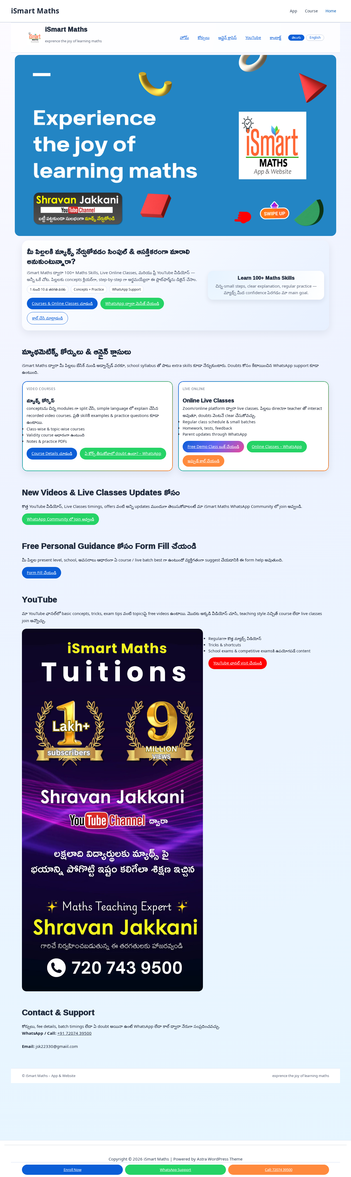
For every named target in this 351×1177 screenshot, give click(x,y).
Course (311, 10)
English (315, 37)
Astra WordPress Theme (219, 1159)
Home (330, 10)
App (293, 10)
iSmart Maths (35, 11)
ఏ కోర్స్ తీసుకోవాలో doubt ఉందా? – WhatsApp (123, 453)
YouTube (253, 37)
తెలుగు (296, 37)
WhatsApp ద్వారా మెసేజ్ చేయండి (132, 303)
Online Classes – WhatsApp (277, 446)
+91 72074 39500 (74, 1033)
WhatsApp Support (175, 1169)
